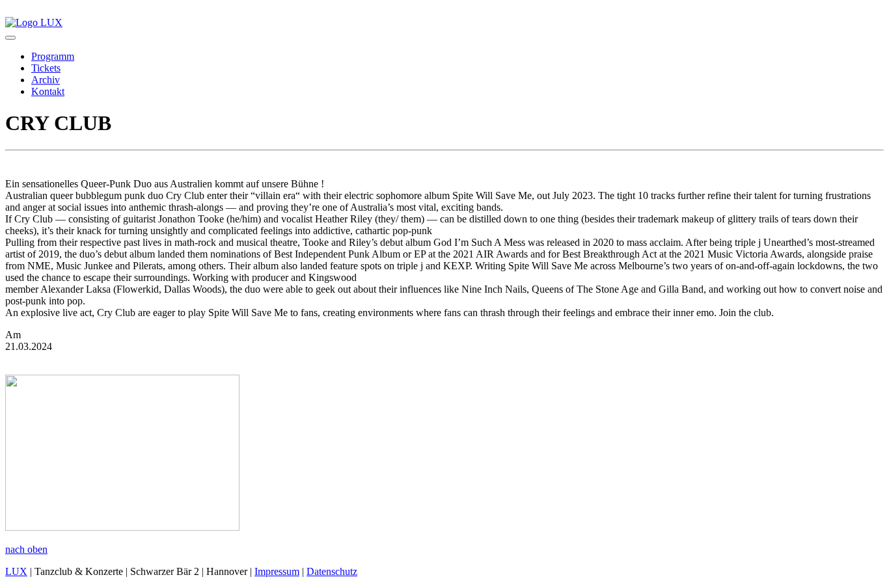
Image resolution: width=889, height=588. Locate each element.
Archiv (45, 79)
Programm (52, 56)
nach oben (26, 549)
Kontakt (47, 91)
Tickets (46, 68)
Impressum (276, 571)
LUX (16, 571)
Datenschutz (332, 571)
